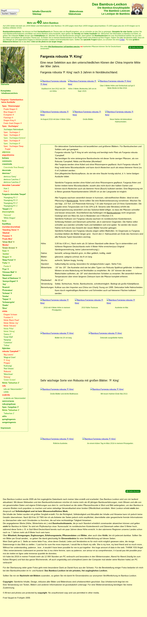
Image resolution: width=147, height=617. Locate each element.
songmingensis (9, 422)
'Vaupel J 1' (7, 209)
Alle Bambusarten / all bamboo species (64, 47)
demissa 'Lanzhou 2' (12, 182)
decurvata (6, 170)
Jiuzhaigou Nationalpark (13, 129)
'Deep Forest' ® (9, 260)
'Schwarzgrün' (8, 302)
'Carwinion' (8, 342)
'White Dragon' (9, 218)
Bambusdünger (114, 213)
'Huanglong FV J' (11, 197)
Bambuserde (72, 200)
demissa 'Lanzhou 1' (12, 179)
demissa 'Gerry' (10, 176)
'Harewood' (7, 275)
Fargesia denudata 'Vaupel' (14, 194)
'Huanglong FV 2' (11, 203)
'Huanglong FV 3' (11, 200)
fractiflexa (6, 224)
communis (7, 161)
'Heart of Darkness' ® (11, 278)
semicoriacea (8, 401)
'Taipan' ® (6, 299)
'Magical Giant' (10, 357)
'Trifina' (6, 345)
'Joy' (4, 284)
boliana (5, 158)
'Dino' (4, 308)
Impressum (6, 428)
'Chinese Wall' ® (9, 272)
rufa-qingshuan (9, 404)
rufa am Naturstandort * (13, 389)
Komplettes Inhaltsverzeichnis (9, 92)
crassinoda (7, 164)
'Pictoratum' (7, 290)
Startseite (5, 84)
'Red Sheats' (9, 368)
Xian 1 (6, 188)
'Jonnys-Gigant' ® (10, 281)
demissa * (6, 173)
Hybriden (6, 348)
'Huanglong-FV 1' (11, 206)
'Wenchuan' (8, 374)
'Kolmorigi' (8, 366)
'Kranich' (6, 287)
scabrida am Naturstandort (15, 398)
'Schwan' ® (7, 293)
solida (6, 392)
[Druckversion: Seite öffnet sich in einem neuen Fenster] (135, 48)
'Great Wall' (8, 337)
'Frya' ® (5, 269)
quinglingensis (9, 419)
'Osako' (5, 305)
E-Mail (122, 40)
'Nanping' (7, 340)
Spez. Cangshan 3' (10, 407)
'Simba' (5, 296)
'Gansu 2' (7, 334)
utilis (4, 416)
